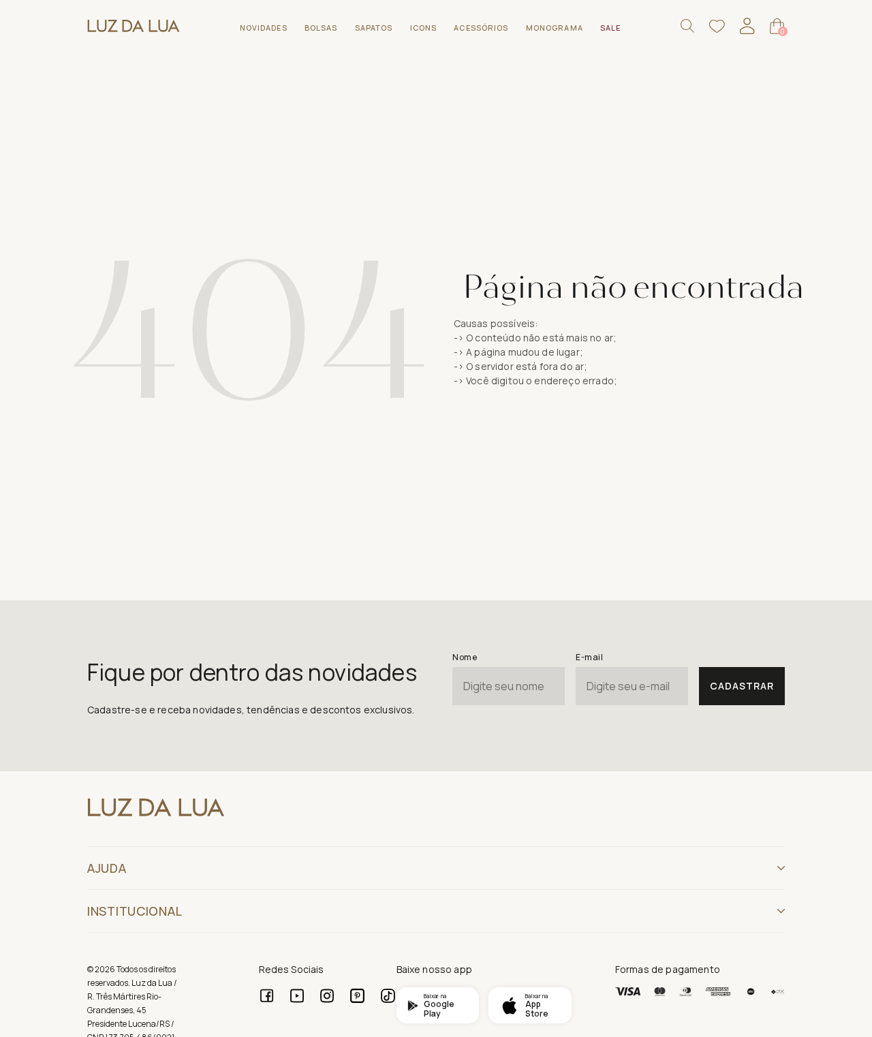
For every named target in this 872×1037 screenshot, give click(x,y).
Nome (464, 657)
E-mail (589, 657)
